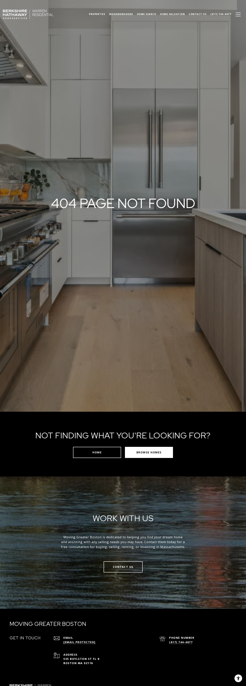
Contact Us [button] (123, 567)
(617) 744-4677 (181, 642)
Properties (97, 14)
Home (97, 452)
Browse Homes (149, 452)
